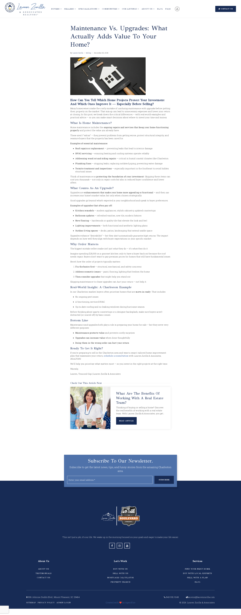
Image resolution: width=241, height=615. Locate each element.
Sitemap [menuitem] (31, 602)
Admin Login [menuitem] (63, 602)
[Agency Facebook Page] (112, 545)
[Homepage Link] (25, 8)
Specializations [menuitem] (88, 9)
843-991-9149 (172, 597)
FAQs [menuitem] (168, 9)
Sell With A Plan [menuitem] (197, 577)
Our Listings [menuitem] (130, 9)
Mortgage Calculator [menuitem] (120, 577)
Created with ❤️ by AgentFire (120, 602)
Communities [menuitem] (110, 9)
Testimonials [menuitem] (44, 573)
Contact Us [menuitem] (43, 577)
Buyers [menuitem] (55, 9)
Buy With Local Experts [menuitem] (197, 573)
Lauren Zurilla (78, 53)
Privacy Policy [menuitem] (46, 602)
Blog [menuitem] (160, 9)
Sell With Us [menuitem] (120, 573)
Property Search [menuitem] (120, 582)
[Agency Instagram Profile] (119, 545)
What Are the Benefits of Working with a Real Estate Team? (139, 398)
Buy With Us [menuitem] (120, 569)
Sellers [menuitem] (69, 9)
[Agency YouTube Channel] (127, 545)
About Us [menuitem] (147, 9)
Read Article (126, 421)
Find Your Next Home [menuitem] (197, 569)
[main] (120, 219)
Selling (88, 53)
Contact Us (226, 9)
